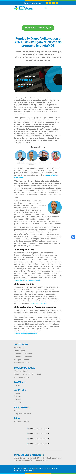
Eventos (17, 393)
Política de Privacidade (23, 357)
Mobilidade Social (21, 371)
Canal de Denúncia (21, 363)
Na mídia (17, 402)
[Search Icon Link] (46, 8)
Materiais (17, 385)
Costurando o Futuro (22, 377)
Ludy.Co (26, 470)
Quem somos (19, 348)
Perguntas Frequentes (22, 414)
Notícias (17, 396)
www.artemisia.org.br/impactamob (27, 280)
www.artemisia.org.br (39, 303)
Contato (17, 411)
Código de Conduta (21, 360)
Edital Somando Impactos (33, 3)
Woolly (32, 470)
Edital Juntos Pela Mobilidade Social (28, 374)
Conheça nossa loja (21, 421)
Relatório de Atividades (23, 354)
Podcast (17, 399)
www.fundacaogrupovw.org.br (25, 333)
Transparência (19, 351)
